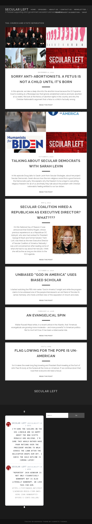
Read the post (46, 105)
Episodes (42, 9)
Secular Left (16, 9)
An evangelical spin (46, 315)
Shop (84, 12)
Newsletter (80, 9)
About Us (53, 9)
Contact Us (65, 9)
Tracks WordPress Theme (36, 521)
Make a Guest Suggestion (68, 12)
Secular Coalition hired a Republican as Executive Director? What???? (46, 212)
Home (33, 9)
